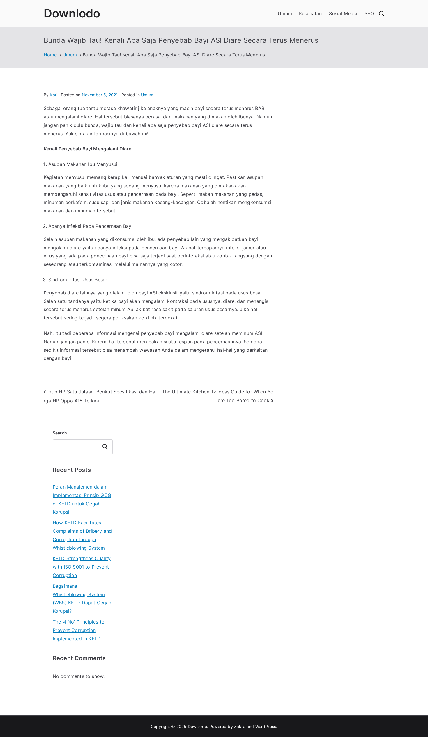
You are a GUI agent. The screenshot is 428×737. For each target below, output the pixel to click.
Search (60, 432)
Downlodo (72, 13)
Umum (285, 13)
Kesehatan (310, 13)
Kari (53, 94)
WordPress (265, 726)
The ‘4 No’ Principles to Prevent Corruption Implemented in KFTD (79, 630)
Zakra (239, 726)
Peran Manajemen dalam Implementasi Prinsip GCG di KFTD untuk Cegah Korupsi (82, 499)
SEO (369, 13)
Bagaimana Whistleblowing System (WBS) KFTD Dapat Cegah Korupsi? (82, 598)
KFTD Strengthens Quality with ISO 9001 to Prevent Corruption (82, 566)
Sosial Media (343, 13)
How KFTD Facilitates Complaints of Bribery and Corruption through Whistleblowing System (82, 535)
